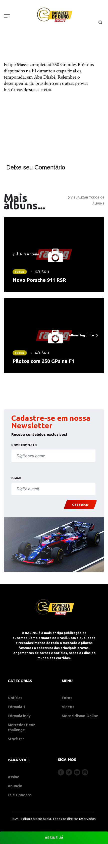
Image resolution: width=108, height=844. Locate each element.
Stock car (16, 739)
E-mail (16, 478)
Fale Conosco (20, 795)
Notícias (15, 698)
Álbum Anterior (28, 254)
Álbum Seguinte (82, 335)
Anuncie (15, 786)
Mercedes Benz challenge (21, 727)
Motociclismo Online (80, 716)
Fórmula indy (19, 716)
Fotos (19, 271)
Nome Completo (24, 445)
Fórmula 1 (16, 707)
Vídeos (68, 707)
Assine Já (54, 837)
